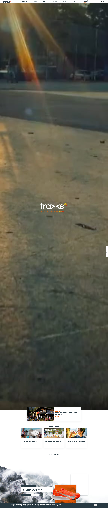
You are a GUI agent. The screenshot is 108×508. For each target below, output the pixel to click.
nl (103, 1)
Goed (95, 505)
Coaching (45, 1)
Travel (64, 1)
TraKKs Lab (36, 1)
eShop (88, 0)
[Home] (7, 2)
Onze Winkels (25, 1)
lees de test (26, 494)
